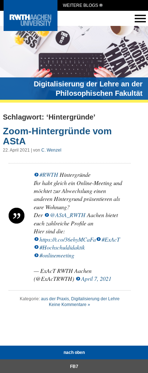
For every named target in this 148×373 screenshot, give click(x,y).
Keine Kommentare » (69, 304)
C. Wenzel (51, 150)
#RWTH (49, 174)
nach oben (74, 352)
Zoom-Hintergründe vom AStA (57, 136)
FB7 (74, 366)
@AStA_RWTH (67, 215)
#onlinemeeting (57, 255)
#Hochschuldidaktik (62, 247)
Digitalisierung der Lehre (95, 298)
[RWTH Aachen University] (30, 29)
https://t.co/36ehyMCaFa (68, 239)
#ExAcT (111, 239)
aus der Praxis (55, 298)
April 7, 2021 (96, 278)
